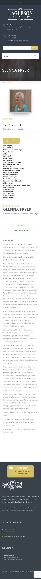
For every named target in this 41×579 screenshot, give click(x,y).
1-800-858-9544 (12, 38)
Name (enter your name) (13, 129)
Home (3, 82)
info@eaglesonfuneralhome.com (18, 40)
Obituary (20, 225)
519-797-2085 (12, 35)
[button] (34, 56)
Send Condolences (20, 230)
